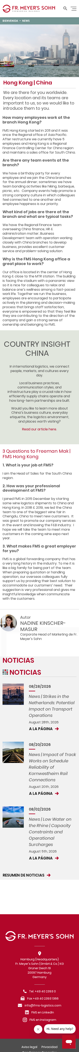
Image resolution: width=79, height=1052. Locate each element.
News (26, 21)
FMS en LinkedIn (42, 1012)
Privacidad (50, 1047)
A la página (41, 728)
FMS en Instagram (42, 1019)
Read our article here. (39, 429)
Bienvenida (10, 21)
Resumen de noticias (24, 875)
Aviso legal (29, 1047)
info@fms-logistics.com (43, 1005)
